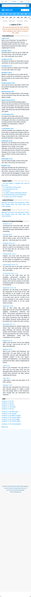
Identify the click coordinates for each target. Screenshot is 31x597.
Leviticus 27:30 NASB (8, 407)
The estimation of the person (12, 187)
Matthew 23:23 (7, 349)
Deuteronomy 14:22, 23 (10, 264)
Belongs (4, 202)
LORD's (26, 202)
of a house (6, 191)
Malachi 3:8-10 (7, 340)
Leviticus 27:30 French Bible (11, 419)
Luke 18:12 (6, 378)
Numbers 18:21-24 (9, 243)
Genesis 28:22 (6, 50)
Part (3, 204)
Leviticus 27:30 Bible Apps (10, 411)
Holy (15, 202)
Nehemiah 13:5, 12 (9, 324)
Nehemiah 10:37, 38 (9, 288)
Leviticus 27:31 (7, 66)
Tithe (24, 204)
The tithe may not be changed (12, 196)
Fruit (8, 202)
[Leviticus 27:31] (29, 270)
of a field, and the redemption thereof (15, 193)
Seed (12, 204)
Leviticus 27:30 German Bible (11, 421)
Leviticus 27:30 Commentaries (11, 424)
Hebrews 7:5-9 (7, 385)
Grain (12, 202)
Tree (28, 204)
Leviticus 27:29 (7, 59)
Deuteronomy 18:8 (8, 91)
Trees (3, 206)
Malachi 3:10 (6, 165)
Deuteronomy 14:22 (8, 83)
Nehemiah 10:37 (7, 141)
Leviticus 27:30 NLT (8, 403)
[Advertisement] (15, 441)
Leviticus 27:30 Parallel (9, 413)
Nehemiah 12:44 (8, 306)
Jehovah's (21, 202)
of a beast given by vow (10, 189)
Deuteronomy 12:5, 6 (9, 254)
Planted (7, 204)
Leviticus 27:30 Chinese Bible (11, 417)
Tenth (20, 204)
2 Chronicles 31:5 (7, 114)
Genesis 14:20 (7, 224)
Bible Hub (5, 427)
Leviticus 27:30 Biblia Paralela (11, 415)
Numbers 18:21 (7, 72)
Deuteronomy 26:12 (8, 100)
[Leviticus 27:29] (2, 270)
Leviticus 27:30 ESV (8, 405)
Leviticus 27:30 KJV (8, 409)
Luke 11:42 (5, 38)
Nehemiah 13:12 (7, 159)
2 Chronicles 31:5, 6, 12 (10, 273)
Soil (16, 204)
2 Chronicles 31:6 (7, 128)
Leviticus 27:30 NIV (8, 401)
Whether (8, 206)
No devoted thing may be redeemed (14, 194)
